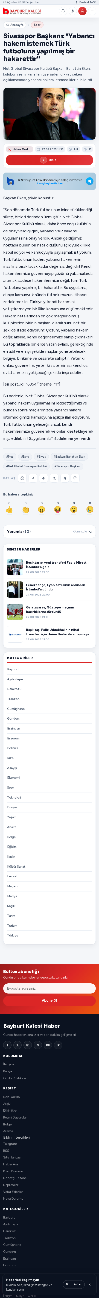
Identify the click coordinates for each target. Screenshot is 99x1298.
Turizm (12, 926)
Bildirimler (74, 1284)
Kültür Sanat (16, 867)
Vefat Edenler (13, 1192)
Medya (12, 896)
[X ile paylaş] (54, 478)
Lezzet (12, 876)
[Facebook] (7, 1045)
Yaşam (11, 817)
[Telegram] (58, 1045)
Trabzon (13, 699)
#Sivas (41, 456)
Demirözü (14, 689)
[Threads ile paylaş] (43, 478)
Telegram (10, 1144)
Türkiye (12, 935)
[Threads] (38, 1045)
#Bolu (25, 456)
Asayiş (12, 768)
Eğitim (12, 847)
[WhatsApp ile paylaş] (22, 478)
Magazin (13, 886)
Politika (12, 748)
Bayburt (13, 669)
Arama (8, 1131)
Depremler (10, 1185)
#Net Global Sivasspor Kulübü (26, 466)
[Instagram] (27, 1045)
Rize (10, 758)
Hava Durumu (13, 1199)
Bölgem (9, 1124)
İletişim (8, 1064)
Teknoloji (14, 797)
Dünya (12, 807)
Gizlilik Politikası (14, 1078)
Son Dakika (11, 1097)
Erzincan (13, 728)
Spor (37, 25)
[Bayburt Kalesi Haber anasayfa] (30, 11)
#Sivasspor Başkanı (67, 466)
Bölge (11, 837)
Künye (7, 1071)
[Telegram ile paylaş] (64, 478)
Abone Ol (49, 1001)
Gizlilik (32, 1296)
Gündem (13, 718)
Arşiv (6, 1104)
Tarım (11, 916)
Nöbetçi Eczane (14, 1178)
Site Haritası (12, 1157)
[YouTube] (48, 1045)
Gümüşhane (16, 709)
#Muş (9, 456)
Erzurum (13, 738)
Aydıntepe (15, 679)
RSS (6, 1151)
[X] (17, 1045)
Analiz (11, 827)
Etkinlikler (10, 1111)
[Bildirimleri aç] (63, 11)
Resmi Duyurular (15, 1117)
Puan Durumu (13, 1171)
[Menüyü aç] (92, 11)
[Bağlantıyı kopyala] (75, 478)
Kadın (11, 857)
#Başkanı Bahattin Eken (69, 456)
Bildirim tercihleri (16, 1137)
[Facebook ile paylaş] (33, 478)
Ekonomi (13, 778)
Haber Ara (10, 1164)
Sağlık (11, 906)
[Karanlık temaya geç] (73, 11)
